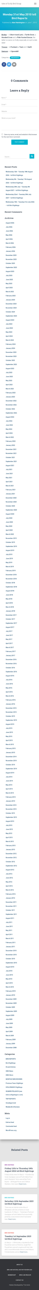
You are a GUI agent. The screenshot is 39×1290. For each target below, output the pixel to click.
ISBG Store (9, 1075)
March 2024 (10, 340)
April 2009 (9, 1031)
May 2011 (9, 930)
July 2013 (9, 825)
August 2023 (10, 368)
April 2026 (9, 239)
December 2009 (11, 999)
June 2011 (9, 926)
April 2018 (9, 603)
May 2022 (9, 429)
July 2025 (9, 275)
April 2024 (9, 336)
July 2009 (9, 1019)
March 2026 (10, 243)
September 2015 (11, 720)
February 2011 (10, 942)
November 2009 (11, 1003)
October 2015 (10, 716)
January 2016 (10, 704)
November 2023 (11, 356)
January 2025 (10, 300)
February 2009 (10, 1039)
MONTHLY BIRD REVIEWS (14, 1079)
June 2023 (9, 376)
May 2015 (9, 736)
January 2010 (10, 995)
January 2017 (10, 655)
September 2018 (11, 587)
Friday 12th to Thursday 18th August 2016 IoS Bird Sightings (19, 1169)
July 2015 (9, 728)
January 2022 (10, 445)
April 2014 (9, 789)
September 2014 (11, 768)
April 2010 (9, 983)
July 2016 (9, 680)
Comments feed (11, 1126)
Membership (12, 1275)
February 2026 (10, 247)
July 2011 (9, 922)
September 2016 (11, 671)
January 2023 (10, 397)
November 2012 (11, 857)
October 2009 (10, 1007)
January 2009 (10, 1043)
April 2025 (9, 287)
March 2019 (10, 566)
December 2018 (11, 574)
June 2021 (9, 473)
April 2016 (9, 692)
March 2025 (10, 291)
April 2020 (9, 530)
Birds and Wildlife (25, 1275)
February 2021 (10, 490)
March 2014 (10, 793)
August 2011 (10, 918)
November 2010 (11, 955)
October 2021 (10, 457)
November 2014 (11, 760)
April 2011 (9, 934)
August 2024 (10, 320)
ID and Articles (11, 1067)
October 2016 (10, 668)
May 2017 (9, 639)
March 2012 (10, 890)
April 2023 (9, 384)
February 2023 (10, 393)
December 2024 (11, 304)
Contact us (19, 1280)
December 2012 (11, 853)
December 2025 (11, 255)
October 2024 (10, 312)
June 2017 (9, 635)
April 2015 (9, 740)
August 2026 (10, 223)
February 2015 (10, 748)
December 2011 (11, 902)
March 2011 (10, 938)
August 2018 (10, 591)
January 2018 (10, 611)
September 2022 (11, 413)
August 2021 (10, 465)
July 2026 (9, 227)
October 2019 (10, 542)
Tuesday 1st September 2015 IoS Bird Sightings (18, 1237)
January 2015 (10, 752)
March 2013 (10, 841)
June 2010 (9, 975)
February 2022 (10, 441)
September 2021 (11, 461)
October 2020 (10, 506)
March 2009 (10, 1035)
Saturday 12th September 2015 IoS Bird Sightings (19, 1202)
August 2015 (10, 724)
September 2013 (11, 817)
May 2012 (9, 882)
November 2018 (11, 579)
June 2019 (9, 558)
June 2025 (9, 279)
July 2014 (9, 777)
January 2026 (10, 251)
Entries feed (10, 1122)
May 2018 (9, 599)
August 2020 (10, 514)
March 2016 (10, 696)
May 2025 (9, 283)
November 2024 (11, 308)
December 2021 (11, 449)
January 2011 (10, 946)
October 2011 (10, 910)
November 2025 (11, 259)
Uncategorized (11, 1103)
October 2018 (10, 583)
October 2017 (10, 619)
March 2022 (10, 437)
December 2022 (11, 401)
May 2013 (9, 833)
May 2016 (9, 688)
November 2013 (11, 809)
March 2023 (10, 389)
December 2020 (11, 498)
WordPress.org (11, 1130)
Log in (8, 1118)
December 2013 (11, 805)
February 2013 (10, 845)
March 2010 (10, 987)
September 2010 (11, 963)
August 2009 (10, 1015)
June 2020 (9, 522)
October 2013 (10, 813)
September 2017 (11, 623)
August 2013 (10, 821)
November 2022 (11, 405)
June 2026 (9, 231)
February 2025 (10, 296)
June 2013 (9, 829)
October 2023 (10, 360)
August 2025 (10, 271)
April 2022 (9, 433)
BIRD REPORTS (15, 57)
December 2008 (11, 1047)
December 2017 (11, 615)
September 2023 (11, 364)
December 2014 (11, 756)
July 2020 (9, 518)
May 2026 (9, 235)
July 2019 (9, 554)
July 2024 (9, 324)
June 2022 (9, 425)
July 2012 (9, 874)
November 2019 (11, 538)
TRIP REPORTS (11, 1099)
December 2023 (11, 352)
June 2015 (9, 732)
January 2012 (10, 898)
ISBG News (9, 1071)
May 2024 (9, 332)
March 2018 (10, 607)
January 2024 (10, 348)
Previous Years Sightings (14, 1083)
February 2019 (10, 570)
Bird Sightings (10, 1063)
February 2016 (10, 700)
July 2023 (9, 372)
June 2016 (9, 684)
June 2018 (9, 595)
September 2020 (11, 510)
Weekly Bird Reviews (13, 1107)
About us (19, 1264)
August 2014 (10, 773)
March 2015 (10, 744)
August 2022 (10, 417)
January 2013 (10, 849)
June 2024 (9, 328)
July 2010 (9, 971)
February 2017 (10, 651)
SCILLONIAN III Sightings (14, 1087)
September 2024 (11, 316)
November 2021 (11, 453)
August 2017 (10, 627)
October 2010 (10, 959)
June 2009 (9, 1023)
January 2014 (10, 801)
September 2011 (11, 914)
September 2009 (11, 1011)
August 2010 (10, 967)
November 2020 (11, 502)
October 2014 (10, 765)
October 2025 (10, 263)
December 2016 (11, 659)
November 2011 (11, 906)
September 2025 (11, 267)
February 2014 (10, 797)
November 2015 (11, 712)
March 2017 (10, 647)
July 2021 (9, 469)
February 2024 (10, 344)
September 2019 (11, 546)
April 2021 (9, 481)
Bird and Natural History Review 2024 (19, 1270)
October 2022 (10, 409)
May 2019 (9, 562)
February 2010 (10, 991)
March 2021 (10, 486)
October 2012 (10, 862)
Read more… (23, 1184)
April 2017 (9, 643)
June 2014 (9, 781)
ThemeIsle (26, 1285)
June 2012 (9, 878)
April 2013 (9, 837)
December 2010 (11, 950)
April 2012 (9, 886)
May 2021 (9, 477)
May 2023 (9, 380)
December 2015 (11, 708)
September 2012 (11, 866)
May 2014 (9, 785)
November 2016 (11, 663)
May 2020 (9, 526)
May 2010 (9, 979)
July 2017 (9, 631)
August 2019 (10, 550)
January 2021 (10, 494)
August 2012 (10, 870)
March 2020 (10, 534)
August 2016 (10, 676)
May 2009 (9, 1027)
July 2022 (9, 421)
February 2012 (10, 894)
